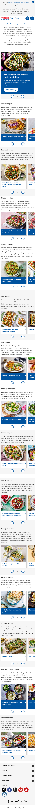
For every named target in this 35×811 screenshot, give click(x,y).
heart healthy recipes (21, 44)
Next (22, 96)
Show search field (27, 18)
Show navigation (32, 18)
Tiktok (4, 789)
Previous (12, 96)
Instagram (4, 794)
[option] (17, 73)
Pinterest (26, 789)
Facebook (9, 789)
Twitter (15, 789)
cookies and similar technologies (18, 3)
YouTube (20, 789)
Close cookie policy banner (33, 2)
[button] (17, 765)
